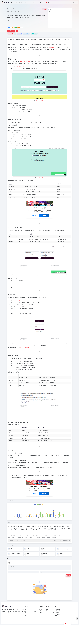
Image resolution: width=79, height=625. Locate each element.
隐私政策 (34, 611)
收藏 (45, 9)
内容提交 (41, 609)
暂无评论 (10, 558)
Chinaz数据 (54, 526)
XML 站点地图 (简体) (56, 609)
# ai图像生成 (19, 33)
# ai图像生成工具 (26, 33)
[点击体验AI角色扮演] (39, 203)
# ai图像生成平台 (34, 33)
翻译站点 (15, 9)
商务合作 (47, 610)
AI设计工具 (11, 33)
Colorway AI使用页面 (24, 347)
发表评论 (68, 575)
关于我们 (26, 614)
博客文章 (26, 612)
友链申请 (47, 609)
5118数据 (43, 526)
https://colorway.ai (51, 47)
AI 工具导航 (27, 610)
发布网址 (41, 610)
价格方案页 (40, 276)
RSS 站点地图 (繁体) (56, 612)
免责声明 (34, 610)
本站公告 (34, 608)
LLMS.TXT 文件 (56, 615)
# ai (15, 33)
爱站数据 (49, 526)
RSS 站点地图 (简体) (56, 610)
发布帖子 (41, 612)
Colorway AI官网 (40, 100)
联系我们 (26, 615)
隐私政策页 (40, 419)
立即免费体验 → (44, 215)
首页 (26, 609)
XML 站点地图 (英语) (56, 614)
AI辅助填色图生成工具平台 (24, 61)
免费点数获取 (40, 177)
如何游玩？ (34, 215)
